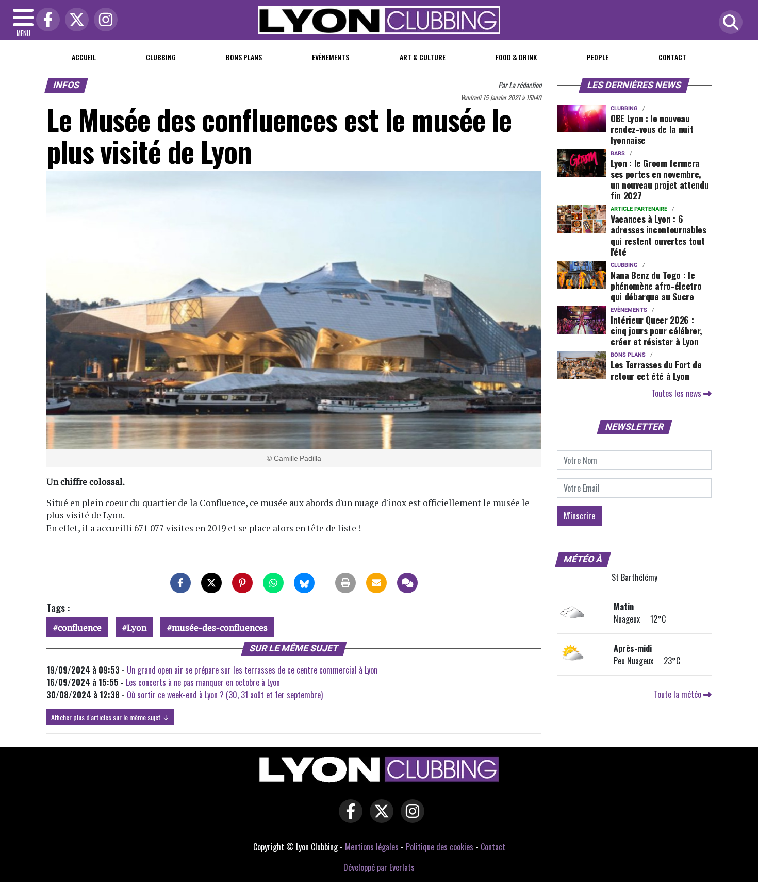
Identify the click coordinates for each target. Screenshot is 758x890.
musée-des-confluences (220, 627)
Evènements (330, 57)
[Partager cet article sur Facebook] (180, 583)
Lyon (136, 627)
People (597, 57)
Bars (618, 153)
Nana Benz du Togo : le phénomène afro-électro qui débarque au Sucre (656, 285)
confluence (80, 627)
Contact (672, 57)
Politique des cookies (439, 847)
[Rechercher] (728, 23)
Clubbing (161, 57)
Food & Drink (516, 57)
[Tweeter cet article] (211, 583)
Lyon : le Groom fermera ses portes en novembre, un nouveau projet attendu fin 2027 (659, 179)
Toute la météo (678, 694)
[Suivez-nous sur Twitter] (379, 818)
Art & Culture (423, 57)
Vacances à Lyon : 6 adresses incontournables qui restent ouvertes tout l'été (658, 235)
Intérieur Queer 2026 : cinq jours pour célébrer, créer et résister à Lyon (656, 330)
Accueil (84, 57)
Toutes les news (677, 393)
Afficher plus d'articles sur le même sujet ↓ (110, 717)
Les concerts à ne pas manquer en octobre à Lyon (203, 682)
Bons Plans (244, 57)
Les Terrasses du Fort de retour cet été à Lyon (656, 370)
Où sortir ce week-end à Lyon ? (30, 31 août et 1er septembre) (225, 695)
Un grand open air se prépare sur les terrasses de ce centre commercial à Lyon (252, 670)
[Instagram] (103, 20)
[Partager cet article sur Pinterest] (242, 583)
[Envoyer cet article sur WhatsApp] (273, 583)
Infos (66, 85)
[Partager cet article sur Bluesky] (304, 583)
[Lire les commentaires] (407, 583)
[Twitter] (74, 20)
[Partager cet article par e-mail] (376, 583)
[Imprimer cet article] (345, 583)
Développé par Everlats (379, 867)
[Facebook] (45, 20)
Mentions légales (372, 847)
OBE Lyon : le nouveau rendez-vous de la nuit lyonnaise (652, 128)
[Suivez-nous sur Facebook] (348, 818)
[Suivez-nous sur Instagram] (410, 818)
